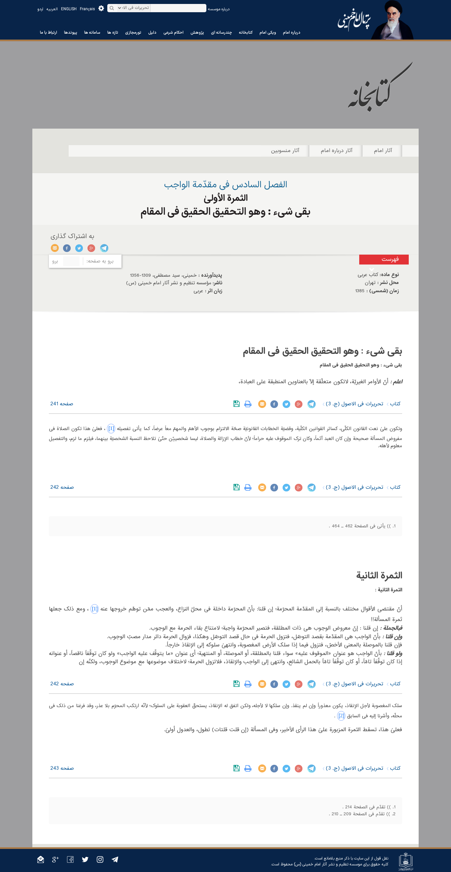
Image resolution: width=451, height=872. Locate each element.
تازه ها (112, 33)
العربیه (52, 9)
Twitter (79, 248)
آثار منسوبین (285, 151)
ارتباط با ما (48, 33)
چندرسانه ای (221, 33)
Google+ (91, 248)
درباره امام (291, 33)
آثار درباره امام (337, 151)
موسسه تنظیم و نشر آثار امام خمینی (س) (328, 864)
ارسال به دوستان (55, 248)
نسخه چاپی (249, 404)
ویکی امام (268, 33)
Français (87, 9)
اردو (40, 9)
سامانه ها (92, 33)
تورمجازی (133, 33)
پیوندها (70, 33)
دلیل (152, 33)
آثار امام (383, 151)
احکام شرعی (173, 33)
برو (55, 261)
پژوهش (197, 33)
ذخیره (237, 404)
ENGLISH (69, 9)
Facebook (67, 248)
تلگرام (103, 248)
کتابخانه (246, 33)
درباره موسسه (218, 9)
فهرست (390, 259)
